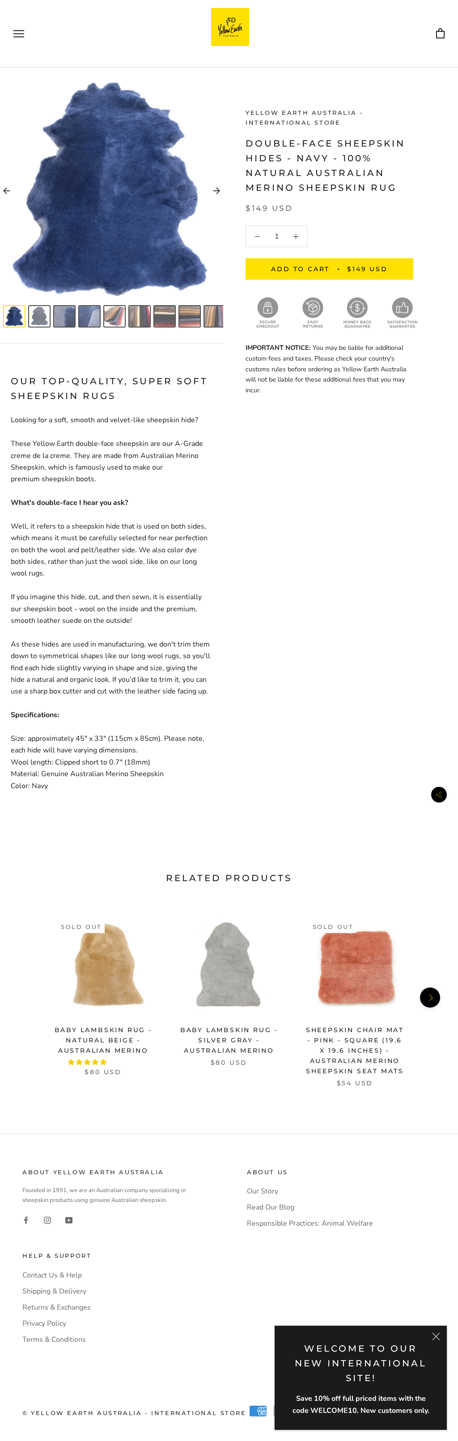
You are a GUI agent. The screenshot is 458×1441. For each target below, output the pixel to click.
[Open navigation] (18, 34)
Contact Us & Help (52, 1275)
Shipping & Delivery (54, 1291)
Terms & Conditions (54, 1339)
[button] (88, 1062)
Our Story (262, 1191)
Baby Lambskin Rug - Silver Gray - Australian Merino (229, 1040)
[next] (430, 997)
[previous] (28, 997)
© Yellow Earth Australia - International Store (134, 1412)
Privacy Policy (44, 1323)
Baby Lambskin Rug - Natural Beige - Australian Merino (103, 1040)
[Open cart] (440, 34)
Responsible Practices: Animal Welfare (310, 1223)
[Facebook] (26, 1220)
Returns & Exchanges (56, 1307)
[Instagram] (47, 1220)
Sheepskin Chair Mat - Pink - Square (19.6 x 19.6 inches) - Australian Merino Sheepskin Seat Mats (355, 1050)
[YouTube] (68, 1220)
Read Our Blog (270, 1207)
